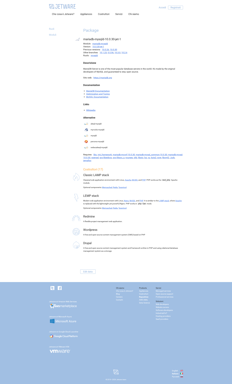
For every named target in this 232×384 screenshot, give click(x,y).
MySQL (135, 180)
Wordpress (90, 229)
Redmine (89, 216)
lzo (145, 157)
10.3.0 (117, 52)
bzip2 (153, 157)
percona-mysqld (97, 141)
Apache (128, 180)
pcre (159, 157)
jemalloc (87, 160)
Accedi (162, 7)
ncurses (129, 157)
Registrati (176, 7)
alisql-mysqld (96, 124)
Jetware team (121, 380)
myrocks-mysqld (97, 130)
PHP (144, 180)
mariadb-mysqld (100, 43)
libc (95, 154)
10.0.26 (105, 49)
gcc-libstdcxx (106, 157)
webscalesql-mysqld (99, 147)
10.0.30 (113, 49)
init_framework (105, 154)
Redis (115, 187)
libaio (140, 157)
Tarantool (122, 187)
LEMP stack (91, 195)
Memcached (107, 187)
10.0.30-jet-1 (98, 46)
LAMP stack (164, 201)
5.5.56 (111, 52)
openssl (95, 157)
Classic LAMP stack (96, 175)
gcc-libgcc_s (118, 157)
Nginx (126, 201)
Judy (172, 157)
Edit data (88, 271)
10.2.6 (124, 52)
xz (149, 157)
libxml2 (165, 157)
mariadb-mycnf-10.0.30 (124, 154)
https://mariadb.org (102, 77)
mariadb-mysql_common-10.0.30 (151, 154)
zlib (135, 157)
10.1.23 (103, 52)
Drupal (87, 243)
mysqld (94, 55)
